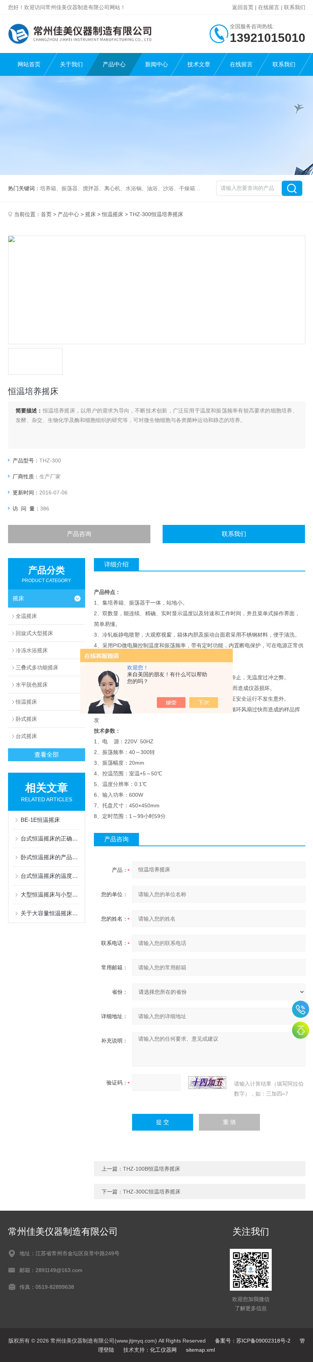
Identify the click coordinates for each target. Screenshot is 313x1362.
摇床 (90, 214)
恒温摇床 (112, 214)
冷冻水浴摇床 (32, 650)
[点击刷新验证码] (207, 1082)
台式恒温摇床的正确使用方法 (51, 838)
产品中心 (114, 64)
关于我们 (71, 64)
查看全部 (46, 754)
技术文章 (198, 64)
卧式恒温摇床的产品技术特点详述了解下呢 (51, 857)
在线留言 (268, 7)
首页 (46, 214)
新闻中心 (156, 64)
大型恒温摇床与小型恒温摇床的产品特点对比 (51, 894)
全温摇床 (26, 616)
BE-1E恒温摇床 (40, 820)
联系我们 (294, 7)
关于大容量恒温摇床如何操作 (51, 913)
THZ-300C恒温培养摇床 (152, 1192)
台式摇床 (26, 736)
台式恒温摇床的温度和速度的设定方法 (51, 876)
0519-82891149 (300, 1009)
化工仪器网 (163, 1350)
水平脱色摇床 (32, 685)
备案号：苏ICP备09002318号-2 (252, 1341)
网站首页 (29, 64)
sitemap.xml (200, 1350)
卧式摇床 (26, 719)
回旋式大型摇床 (34, 633)
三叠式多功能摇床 (37, 667)
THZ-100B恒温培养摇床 (151, 1169)
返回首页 (242, 7)
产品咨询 (79, 534)
